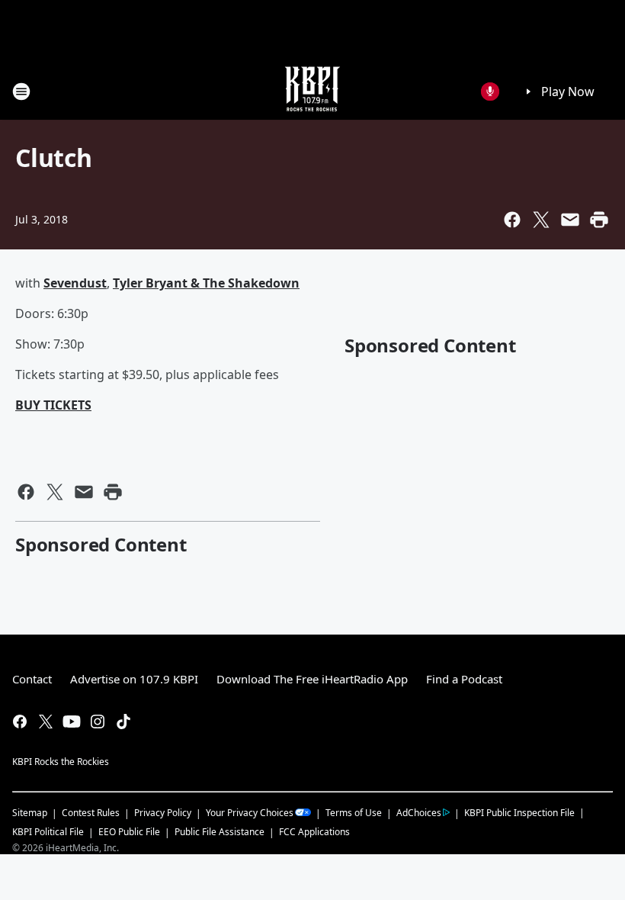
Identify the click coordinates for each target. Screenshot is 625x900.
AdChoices (418, 812)
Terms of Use (353, 812)
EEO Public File (129, 831)
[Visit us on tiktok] (123, 721)
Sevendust (75, 283)
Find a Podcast (464, 678)
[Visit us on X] (46, 721)
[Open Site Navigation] (21, 91)
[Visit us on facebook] (20, 721)
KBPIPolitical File (48, 831)
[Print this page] (599, 219)
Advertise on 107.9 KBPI (134, 678)
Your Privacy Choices (249, 812)
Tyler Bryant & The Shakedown (206, 283)
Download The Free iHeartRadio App (312, 678)
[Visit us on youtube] (71, 721)
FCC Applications (314, 831)
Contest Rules (91, 812)
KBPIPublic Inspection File (519, 812)
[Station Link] (312, 91)
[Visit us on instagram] (97, 721)
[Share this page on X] (541, 219)
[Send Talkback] (490, 91)
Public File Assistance (219, 831)
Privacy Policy (162, 812)
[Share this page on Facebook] (512, 219)
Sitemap (29, 812)
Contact (32, 678)
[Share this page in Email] (570, 219)
